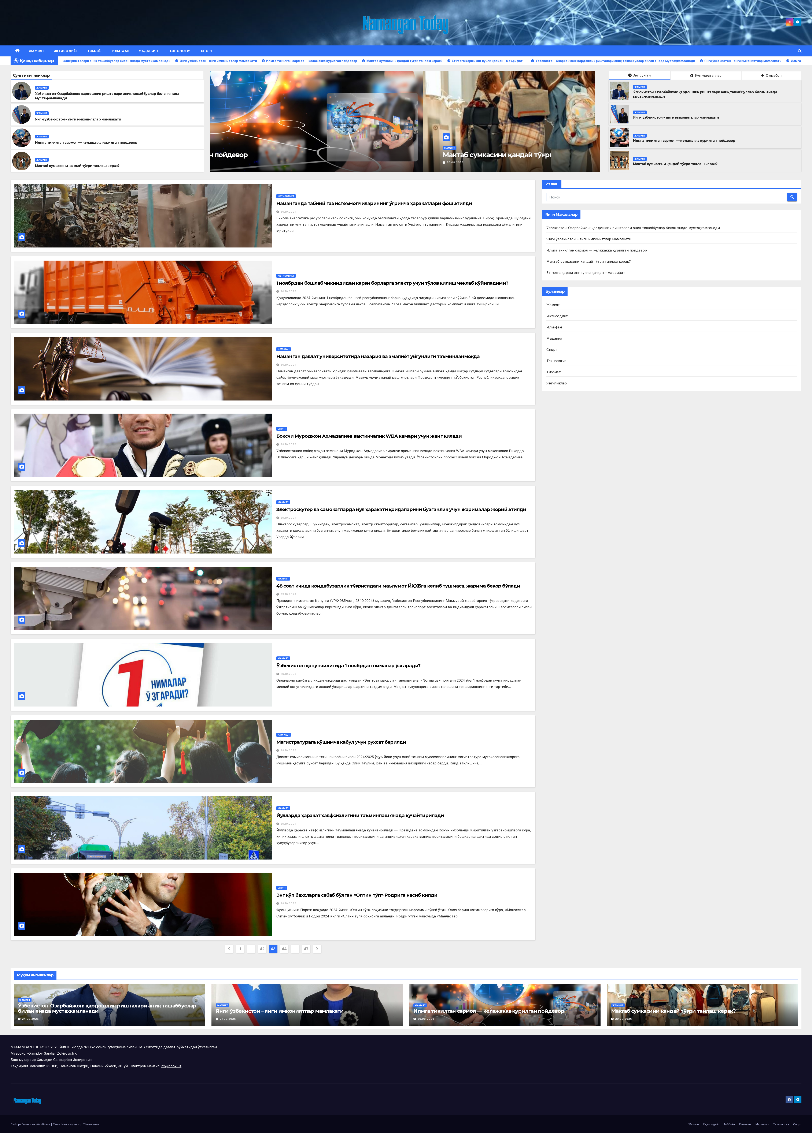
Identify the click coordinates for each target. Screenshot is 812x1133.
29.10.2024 (288, 444)
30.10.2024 (288, 211)
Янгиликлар (556, 383)
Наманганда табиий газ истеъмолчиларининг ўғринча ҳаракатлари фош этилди (374, 203)
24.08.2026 (30, 1018)
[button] (799, 51)
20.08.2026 (425, 1018)
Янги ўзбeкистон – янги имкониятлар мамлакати (78, 119)
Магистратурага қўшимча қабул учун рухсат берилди (341, 742)
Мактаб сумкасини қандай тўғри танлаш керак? (77, 166)
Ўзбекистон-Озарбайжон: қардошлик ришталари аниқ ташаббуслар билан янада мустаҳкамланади (633, 228)
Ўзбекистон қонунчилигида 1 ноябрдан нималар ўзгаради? (348, 665)
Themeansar (91, 1124)
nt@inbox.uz (171, 1066)
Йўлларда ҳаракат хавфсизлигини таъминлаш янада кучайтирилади (360, 815)
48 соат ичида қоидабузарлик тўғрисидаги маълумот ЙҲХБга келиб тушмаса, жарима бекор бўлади (398, 586)
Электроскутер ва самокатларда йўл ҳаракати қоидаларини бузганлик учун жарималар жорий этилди (401, 509)
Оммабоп (773, 75)
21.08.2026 (242, 162)
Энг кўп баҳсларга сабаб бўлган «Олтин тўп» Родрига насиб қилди (356, 895)
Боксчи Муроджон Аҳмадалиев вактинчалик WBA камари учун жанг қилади (369, 436)
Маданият (149, 51)
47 (306, 949)
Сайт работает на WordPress (31, 1124)
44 (284, 949)
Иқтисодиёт (66, 51)
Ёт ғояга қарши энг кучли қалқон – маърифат (585, 273)
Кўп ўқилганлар (707, 75)
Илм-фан (120, 51)
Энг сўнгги (641, 75)
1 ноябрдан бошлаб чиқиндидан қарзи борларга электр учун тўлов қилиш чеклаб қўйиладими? (392, 283)
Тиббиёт (95, 51)
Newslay (67, 1124)
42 (262, 949)
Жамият (36, 51)
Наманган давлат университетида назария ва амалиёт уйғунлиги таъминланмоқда (378, 356)
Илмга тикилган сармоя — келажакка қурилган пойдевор (86, 143)
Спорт (207, 51)
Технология (180, 51)
